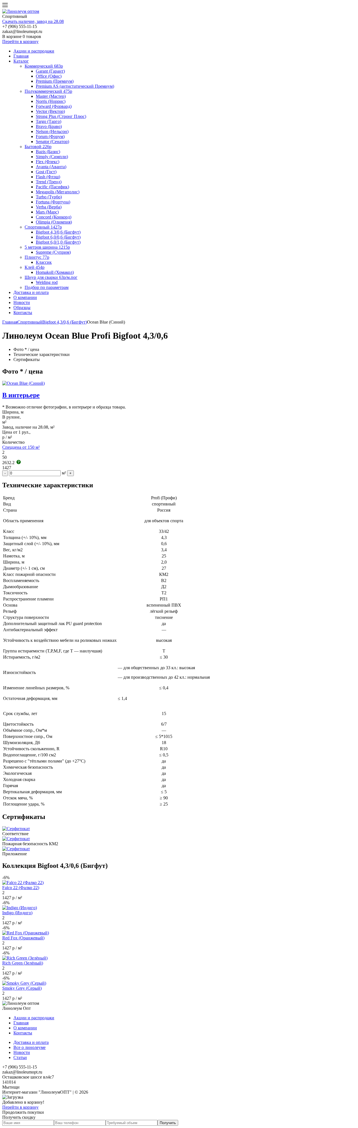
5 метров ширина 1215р (47, 247)
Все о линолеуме (29, 1047)
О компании (25, 297)
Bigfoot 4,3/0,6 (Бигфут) (58, 232)
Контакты (22, 312)
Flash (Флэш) (48, 176)
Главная (21, 56)
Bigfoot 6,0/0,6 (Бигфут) (58, 237)
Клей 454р (34, 267)
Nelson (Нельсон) (52, 131)
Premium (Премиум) (55, 81)
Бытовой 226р (38, 146)
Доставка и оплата (31, 292)
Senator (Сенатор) (52, 141)
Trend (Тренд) (49, 181)
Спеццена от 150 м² (21, 447)
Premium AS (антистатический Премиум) (75, 86)
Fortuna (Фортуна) (53, 202)
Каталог (21, 61)
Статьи (20, 1057)
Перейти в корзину (20, 41)
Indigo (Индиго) (17, 912)
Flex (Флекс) (47, 161)
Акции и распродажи (33, 51)
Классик (44, 262)
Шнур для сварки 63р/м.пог (51, 277)
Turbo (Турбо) (49, 196)
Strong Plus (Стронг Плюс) (61, 116)
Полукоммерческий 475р (48, 91)
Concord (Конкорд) (53, 217)
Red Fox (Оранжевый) (23, 937)
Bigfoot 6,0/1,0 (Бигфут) (58, 242)
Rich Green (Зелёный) (22, 963)
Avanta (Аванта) (51, 166)
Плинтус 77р (37, 257)
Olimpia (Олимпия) (54, 222)
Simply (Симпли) (52, 156)
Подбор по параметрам (47, 287)
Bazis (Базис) (48, 151)
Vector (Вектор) (50, 111)
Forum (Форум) (50, 136)
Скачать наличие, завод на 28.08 (33, 21)
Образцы (21, 307)
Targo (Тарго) (48, 121)
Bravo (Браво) (49, 126)
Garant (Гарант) (50, 71)
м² (64, 473)
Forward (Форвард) (54, 106)
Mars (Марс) (47, 212)
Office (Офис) (49, 76)
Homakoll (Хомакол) (55, 272)
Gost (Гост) (46, 171)
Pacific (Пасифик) (52, 186)
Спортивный (29, 322)
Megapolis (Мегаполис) (57, 191)
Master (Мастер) (51, 96)
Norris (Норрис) (50, 101)
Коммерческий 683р (44, 66)
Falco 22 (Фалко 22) (20, 887)
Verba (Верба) (49, 207)
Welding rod (47, 282)
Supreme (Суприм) (53, 252)
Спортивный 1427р (43, 227)
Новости (21, 302)
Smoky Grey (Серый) (22, 988)
